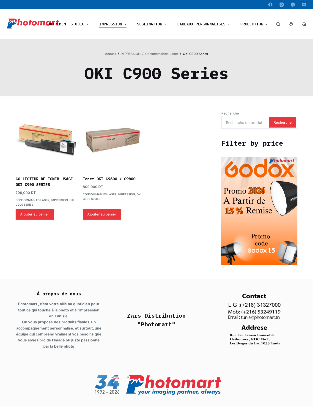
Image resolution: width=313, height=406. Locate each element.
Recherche (230, 113)
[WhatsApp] (293, 5)
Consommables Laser (32, 200)
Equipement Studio (64, 24)
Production (251, 24)
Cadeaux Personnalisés (201, 24)
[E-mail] (304, 5)
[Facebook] (270, 5)
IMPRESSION (59, 200)
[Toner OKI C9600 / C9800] (113, 140)
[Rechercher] (278, 24)
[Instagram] (282, 5)
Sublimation (149, 24)
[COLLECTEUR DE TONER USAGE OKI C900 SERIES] (46, 140)
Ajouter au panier (34, 214)
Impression (110, 24)
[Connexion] (291, 24)
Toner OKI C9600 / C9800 (109, 178)
